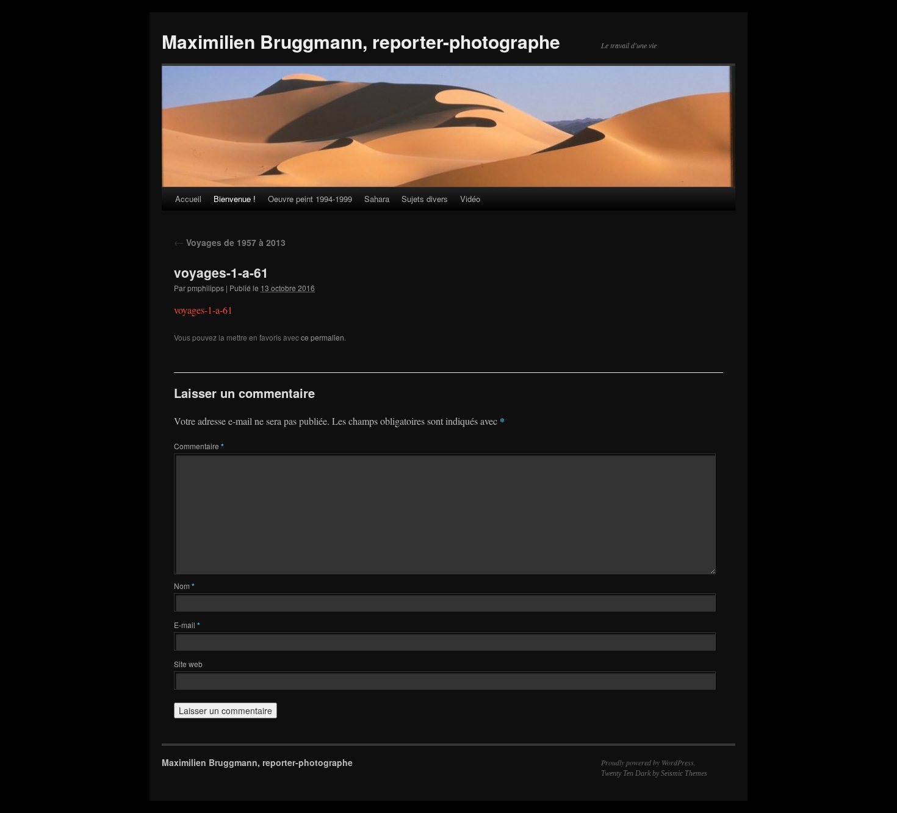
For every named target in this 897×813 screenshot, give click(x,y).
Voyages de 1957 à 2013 (230, 242)
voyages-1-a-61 (203, 309)
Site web (188, 664)
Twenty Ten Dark (625, 773)
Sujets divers (425, 198)
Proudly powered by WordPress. (648, 762)
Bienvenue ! (235, 198)
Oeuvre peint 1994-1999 (310, 198)
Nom (184, 585)
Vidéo (470, 198)
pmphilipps (205, 288)
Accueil (188, 198)
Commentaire (199, 446)
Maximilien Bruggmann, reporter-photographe (361, 41)
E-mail (187, 625)
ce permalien (322, 337)
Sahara (376, 198)
